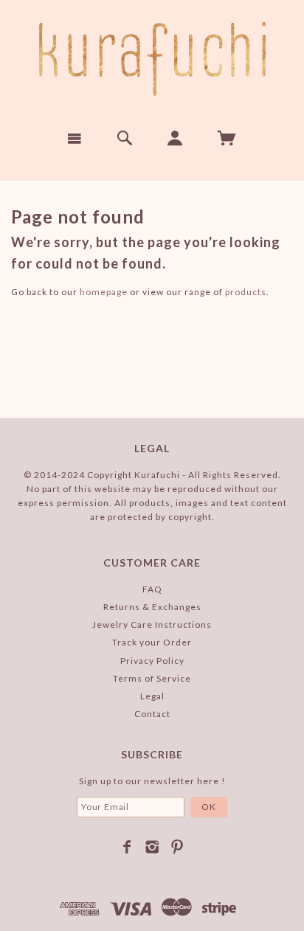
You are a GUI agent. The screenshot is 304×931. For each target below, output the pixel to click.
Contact (152, 713)
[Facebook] (127, 847)
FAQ (152, 589)
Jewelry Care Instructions (152, 624)
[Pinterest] (177, 847)
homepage (104, 291)
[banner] (152, 59)
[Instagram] (152, 847)
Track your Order (152, 642)
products (245, 291)
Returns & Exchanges (152, 606)
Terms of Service (152, 678)
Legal (152, 696)
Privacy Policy (152, 660)
